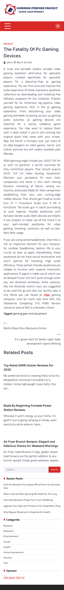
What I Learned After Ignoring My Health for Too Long (30, 494)
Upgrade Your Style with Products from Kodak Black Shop (32, 506)
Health (7, 547)
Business (8, 525)
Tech (6, 563)
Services (8, 557)
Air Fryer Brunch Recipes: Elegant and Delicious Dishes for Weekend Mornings (31, 444)
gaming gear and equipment (30, 313)
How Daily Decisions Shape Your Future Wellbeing (28, 500)
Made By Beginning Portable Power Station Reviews (27, 408)
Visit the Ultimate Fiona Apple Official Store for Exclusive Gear (32, 486)
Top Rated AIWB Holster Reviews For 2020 (28, 367)
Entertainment (11, 536)
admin (9, 62)
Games (7, 541)
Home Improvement (14, 552)
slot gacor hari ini (14, 577)
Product (8, 44)
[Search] (57, 26)
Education (9, 531)
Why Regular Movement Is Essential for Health (27, 512)
